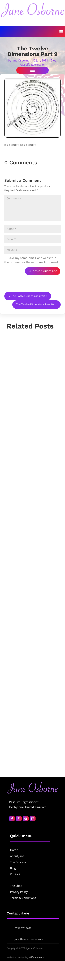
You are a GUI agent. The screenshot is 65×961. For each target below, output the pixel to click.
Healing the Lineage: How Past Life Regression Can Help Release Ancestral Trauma (31, 525)
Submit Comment (42, 271)
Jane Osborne (20, 60)
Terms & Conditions (23, 898)
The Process (18, 862)
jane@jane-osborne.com (29, 939)
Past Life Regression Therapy (30, 554)
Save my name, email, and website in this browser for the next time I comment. (31, 260)
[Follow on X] (19, 818)
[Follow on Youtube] (26, 818)
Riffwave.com (36, 957)
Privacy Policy (19, 892)
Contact (15, 874)
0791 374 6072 (23, 928)
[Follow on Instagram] (33, 818)
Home (14, 850)
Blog (54, 60)
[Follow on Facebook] (12, 818)
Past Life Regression (32, 65)
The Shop (16, 886)
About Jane (17, 856)
